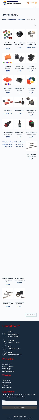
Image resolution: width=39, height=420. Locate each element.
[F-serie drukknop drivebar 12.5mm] (31, 146)
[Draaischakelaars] (19, 102)
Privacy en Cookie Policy (19, 416)
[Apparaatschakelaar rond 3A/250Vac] (19, 34)
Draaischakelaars (19, 110)
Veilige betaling (7, 382)
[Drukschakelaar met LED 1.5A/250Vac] (31, 124)
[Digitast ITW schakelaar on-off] (31, 58)
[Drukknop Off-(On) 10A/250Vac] (31, 102)
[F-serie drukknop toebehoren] (19, 293)
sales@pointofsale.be (15, 355)
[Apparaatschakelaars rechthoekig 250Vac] (31, 34)
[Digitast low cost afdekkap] (7, 80)
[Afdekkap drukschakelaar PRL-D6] (7, 34)
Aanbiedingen (6, 364)
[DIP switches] (7, 102)
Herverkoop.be (13, 418)
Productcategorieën (8, 371)
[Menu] (36, 7)
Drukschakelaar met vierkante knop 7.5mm (7, 280)
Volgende (30, 314)
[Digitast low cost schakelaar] (19, 80)
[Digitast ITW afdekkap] (7, 58)
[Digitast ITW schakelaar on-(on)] (19, 58)
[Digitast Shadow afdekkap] (31, 80)
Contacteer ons (7, 387)
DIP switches (7, 110)
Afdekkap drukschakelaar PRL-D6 (8, 44)
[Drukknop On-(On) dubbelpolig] (19, 124)
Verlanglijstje (6, 369)
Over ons (5, 385)
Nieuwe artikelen (7, 366)
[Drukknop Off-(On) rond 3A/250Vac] (7, 124)
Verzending (6, 380)
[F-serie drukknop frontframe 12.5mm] (7, 293)
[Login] (28, 3)
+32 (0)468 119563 (14, 348)
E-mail (4, 400)
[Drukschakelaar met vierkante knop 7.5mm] (7, 208)
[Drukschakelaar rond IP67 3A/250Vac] (19, 208)
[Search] (34, 7)
